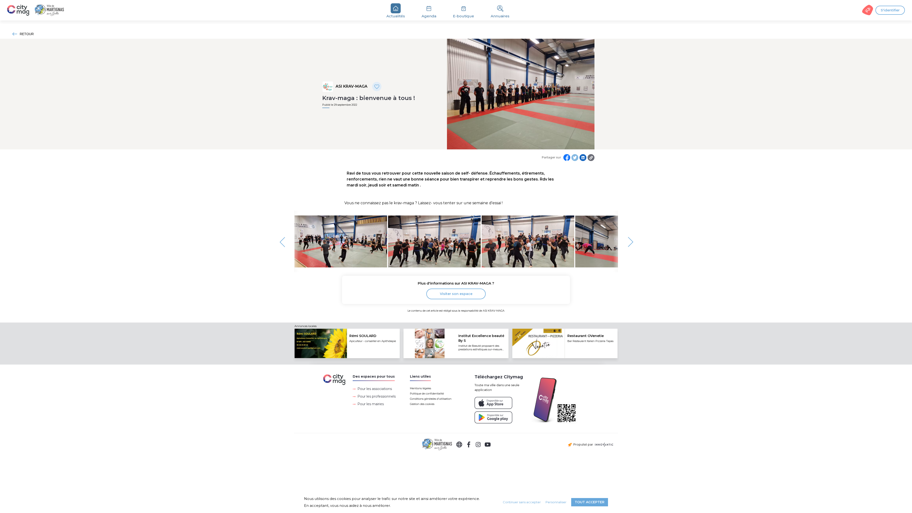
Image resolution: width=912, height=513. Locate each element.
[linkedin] (583, 157)
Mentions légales (420, 388)
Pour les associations (374, 389)
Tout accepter (589, 502)
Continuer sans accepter (522, 502)
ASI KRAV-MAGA (351, 86)
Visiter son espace (456, 294)
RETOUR (27, 34)
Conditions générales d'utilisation (430, 398)
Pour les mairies (370, 404)
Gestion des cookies (422, 404)
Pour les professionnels (376, 396)
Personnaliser (556, 502)
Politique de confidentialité (427, 393)
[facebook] (566, 157)
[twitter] (574, 157)
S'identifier (890, 10)
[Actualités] (38, 10)
